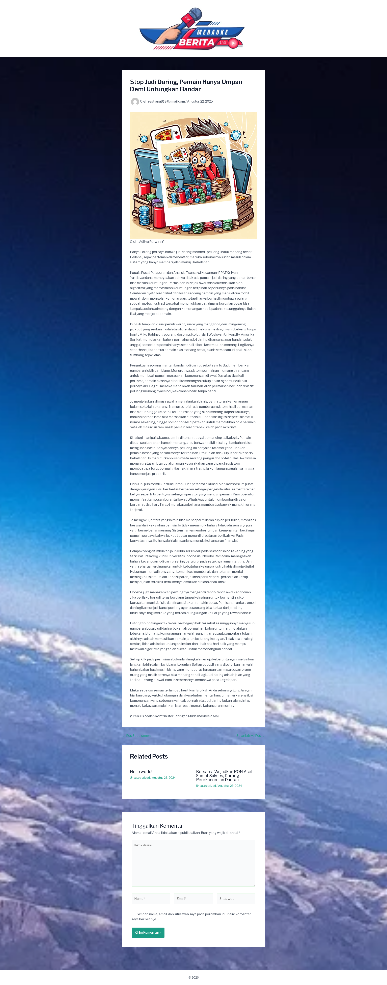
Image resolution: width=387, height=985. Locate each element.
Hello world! (141, 771)
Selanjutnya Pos (250, 735)
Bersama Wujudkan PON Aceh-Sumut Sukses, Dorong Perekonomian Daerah (225, 775)
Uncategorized (140, 777)
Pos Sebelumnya (136, 735)
